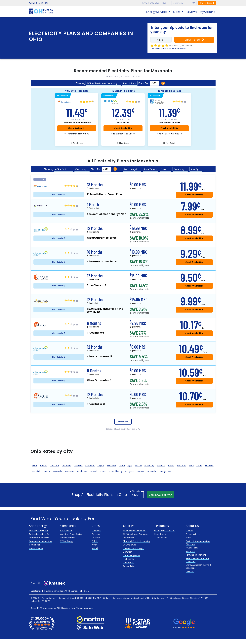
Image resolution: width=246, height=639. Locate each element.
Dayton (101, 465)
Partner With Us (193, 534)
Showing (80, 83)
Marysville (57, 471)
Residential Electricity (38, 530)
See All (95, 548)
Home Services (36, 548)
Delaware (111, 465)
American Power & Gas (71, 534)
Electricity (128, 83)
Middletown (82, 471)
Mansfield (36, 471)
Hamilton (161, 465)
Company (179, 169)
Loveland (209, 465)
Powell (103, 471)
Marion (47, 471)
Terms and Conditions (196, 554)
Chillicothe (54, 465)
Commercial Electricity (39, 537)
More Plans (123, 421)
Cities (177, 12)
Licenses (190, 571)
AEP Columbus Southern (134, 530)
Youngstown (165, 471)
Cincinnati (66, 465)
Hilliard (171, 465)
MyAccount (207, 12)
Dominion (127, 551)
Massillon (69, 471)
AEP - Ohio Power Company (102, 83)
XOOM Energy (66, 541)
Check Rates (206, 3)
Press (188, 537)
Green (164, 169)
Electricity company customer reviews (169, 48)
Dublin (122, 465)
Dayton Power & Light (133, 548)
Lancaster (181, 465)
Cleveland (78, 465)
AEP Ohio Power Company (135, 534)
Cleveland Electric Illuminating (136, 541)
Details (78, 143)
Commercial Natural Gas (40, 541)
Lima (191, 465)
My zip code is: (150, 3)
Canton (43, 465)
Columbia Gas (129, 544)
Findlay (138, 465)
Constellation (66, 530)
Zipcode (136, 491)
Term (131, 169)
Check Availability (159, 494)
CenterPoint (128, 537)
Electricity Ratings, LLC (157, 598)
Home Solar (34, 544)
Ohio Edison (128, 562)
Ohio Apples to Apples (164, 530)
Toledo (140, 471)
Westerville (151, 471)
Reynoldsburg (115, 471)
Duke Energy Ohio (131, 555)
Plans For (143, 83)
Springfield (129, 471)
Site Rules (190, 551)
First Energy (128, 559)
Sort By (194, 169)
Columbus (90, 465)
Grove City (149, 465)
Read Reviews (160, 534)
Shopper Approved (84, 608)
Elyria (130, 465)
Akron (34, 465)
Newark (94, 471)
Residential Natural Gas (40, 534)
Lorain (199, 465)
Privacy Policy (192, 547)
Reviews (191, 12)
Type (149, 169)
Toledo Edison (129, 566)
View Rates (192, 40)
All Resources (160, 537)
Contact (189, 530)
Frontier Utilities (67, 537)
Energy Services (157, 12)
